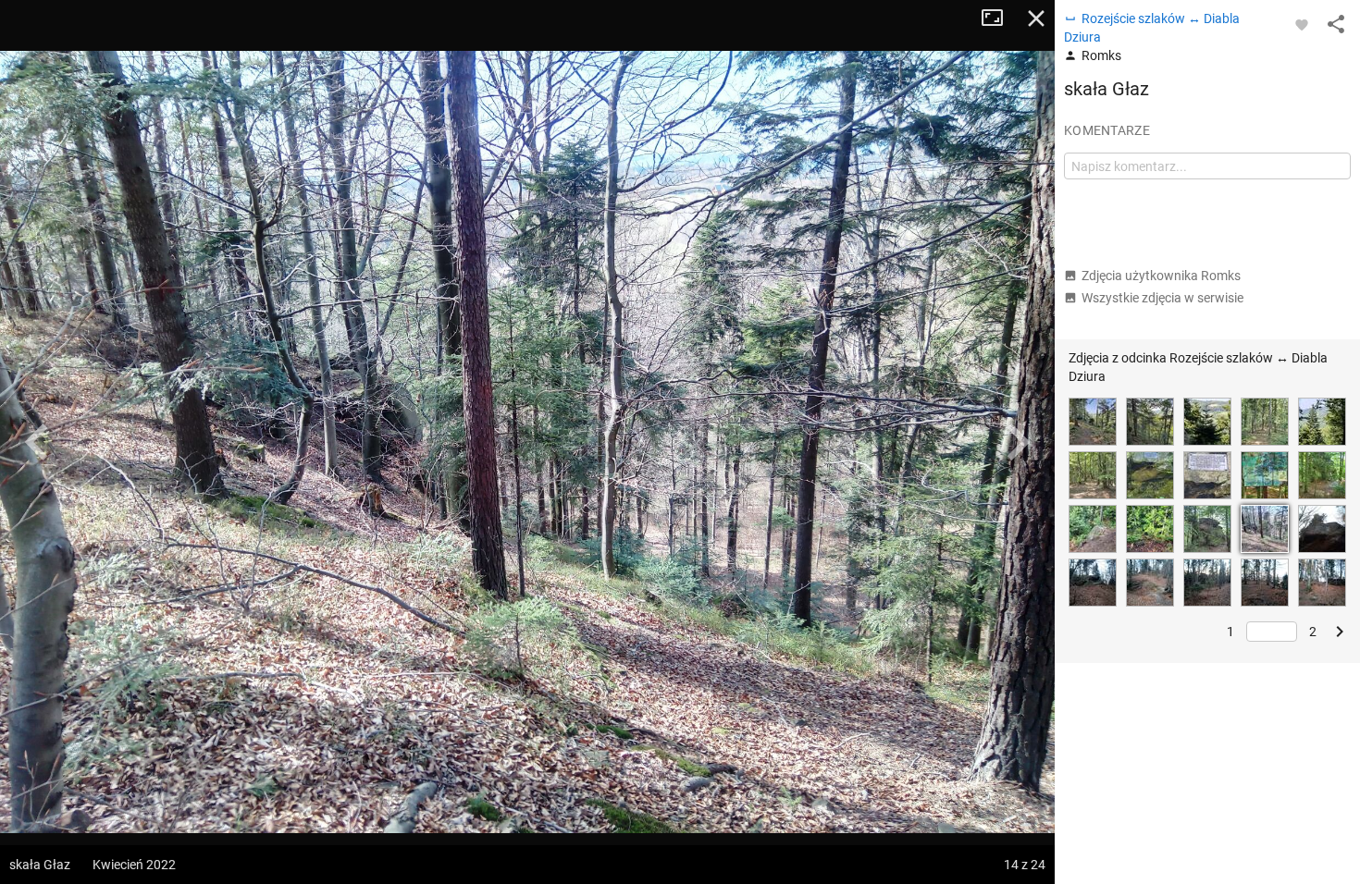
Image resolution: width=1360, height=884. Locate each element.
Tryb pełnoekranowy (999, 18)
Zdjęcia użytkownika (1161, 275)
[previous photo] (37, 442)
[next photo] (1018, 442)
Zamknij (1036, 18)
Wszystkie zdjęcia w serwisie (1162, 297)
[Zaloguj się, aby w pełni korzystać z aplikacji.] (1302, 24)
